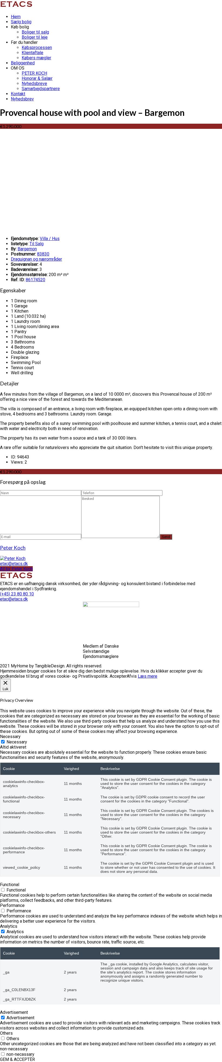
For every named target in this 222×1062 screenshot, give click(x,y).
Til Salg (37, 243)
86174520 (35, 279)
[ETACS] (17, 7)
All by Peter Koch (16, 568)
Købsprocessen (37, 47)
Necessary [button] (10, 736)
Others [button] (6, 1033)
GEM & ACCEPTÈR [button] (17, 1059)
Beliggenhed (23, 62)
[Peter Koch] (12, 558)
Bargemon (27, 248)
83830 (43, 254)
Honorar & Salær (37, 78)
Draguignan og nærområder (36, 259)
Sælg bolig (21, 21)
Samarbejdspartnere (41, 88)
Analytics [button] (8, 926)
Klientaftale (32, 52)
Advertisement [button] (14, 1012)
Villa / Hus (50, 238)
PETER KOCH (34, 73)
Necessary (16, 742)
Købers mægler (36, 57)
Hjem (16, 16)
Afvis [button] (132, 676)
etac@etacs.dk (14, 563)
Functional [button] (9, 884)
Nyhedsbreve (34, 83)
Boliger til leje (35, 37)
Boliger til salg (35, 32)
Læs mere (147, 676)
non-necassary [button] (14, 1048)
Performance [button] (12, 905)
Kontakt (18, 93)
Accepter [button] (118, 676)
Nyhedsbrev (22, 98)
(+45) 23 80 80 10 (17, 593)
